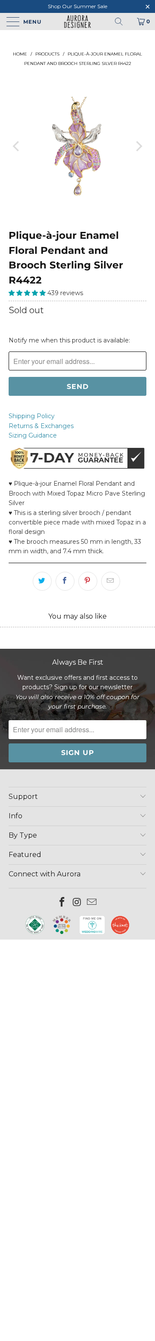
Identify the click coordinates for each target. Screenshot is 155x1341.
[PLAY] (77, 146)
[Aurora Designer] (77, 21)
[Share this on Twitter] (42, 581)
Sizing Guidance (33, 435)
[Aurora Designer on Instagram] (77, 902)
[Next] (138, 146)
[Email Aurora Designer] (92, 902)
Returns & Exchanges (41, 426)
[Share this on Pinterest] (87, 581)
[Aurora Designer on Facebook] (62, 902)
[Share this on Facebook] (65, 581)
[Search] (119, 21)
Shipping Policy (32, 416)
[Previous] (16, 146)
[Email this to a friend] (110, 581)
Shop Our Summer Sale (77, 6)
